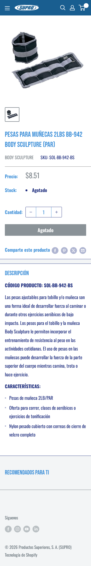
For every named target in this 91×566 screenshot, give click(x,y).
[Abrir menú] (7, 8)
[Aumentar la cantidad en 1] (56, 212)
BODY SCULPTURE (19, 157)
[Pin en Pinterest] (64, 249)
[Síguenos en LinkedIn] (36, 528)
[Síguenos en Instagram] (17, 528)
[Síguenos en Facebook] (8, 528)
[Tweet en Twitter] (73, 249)
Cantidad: (14, 211)
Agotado (45, 230)
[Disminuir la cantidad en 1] (31, 212)
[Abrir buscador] (63, 7)
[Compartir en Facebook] (55, 249)
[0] (82, 8)
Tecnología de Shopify (21, 555)
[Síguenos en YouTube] (26, 528)
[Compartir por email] (82, 249)
